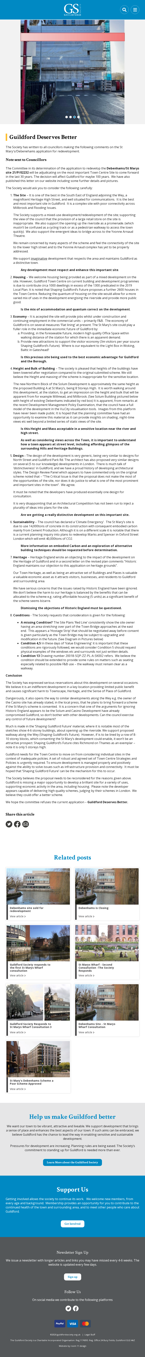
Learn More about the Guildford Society (72, 1162)
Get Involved (73, 1224)
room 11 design (78, 1345)
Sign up (72, 1277)
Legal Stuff (90, 1334)
